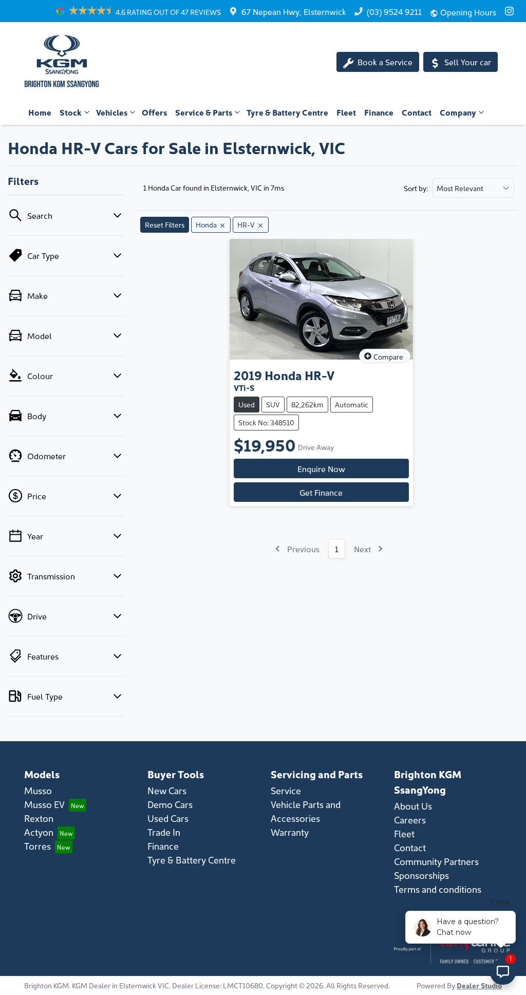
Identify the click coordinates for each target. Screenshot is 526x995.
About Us (413, 805)
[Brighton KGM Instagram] (511, 11)
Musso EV (44, 804)
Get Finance (321, 492)
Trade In (163, 831)
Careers (410, 819)
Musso (38, 790)
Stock (71, 112)
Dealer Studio (479, 985)
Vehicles (111, 112)
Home (39, 112)
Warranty (290, 831)
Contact (416, 112)
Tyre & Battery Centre (287, 112)
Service (286, 790)
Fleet (346, 112)
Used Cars (168, 818)
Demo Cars (170, 804)
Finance (378, 112)
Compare (388, 356)
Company (458, 112)
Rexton (38, 818)
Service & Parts (203, 112)
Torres (37, 845)
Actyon (38, 831)
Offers (154, 112)
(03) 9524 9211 (394, 11)
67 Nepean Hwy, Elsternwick (293, 11)
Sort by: (416, 188)
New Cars (166, 790)
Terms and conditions (437, 889)
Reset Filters (164, 224)
